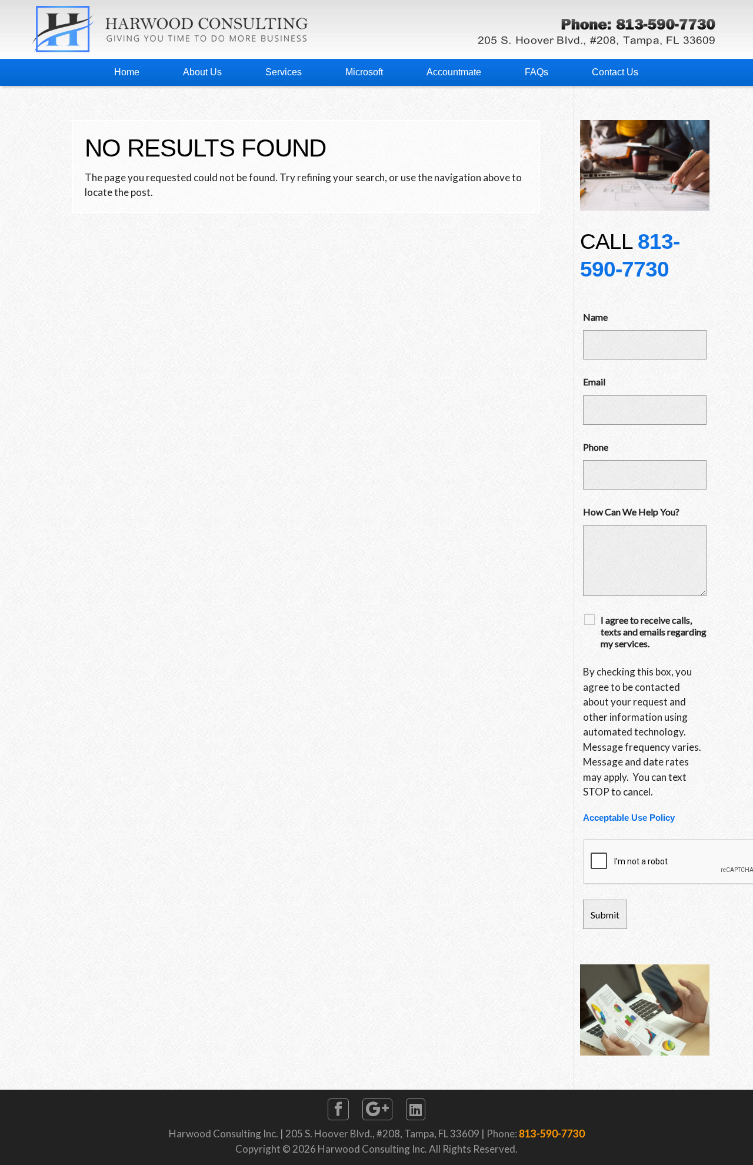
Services (283, 72)
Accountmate (454, 72)
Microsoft (364, 72)
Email (594, 381)
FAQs (536, 72)
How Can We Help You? (631, 511)
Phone (595, 446)
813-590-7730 (552, 1133)
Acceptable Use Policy (629, 818)
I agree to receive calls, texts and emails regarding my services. (654, 631)
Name (595, 316)
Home (126, 72)
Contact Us (615, 72)
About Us (202, 72)
